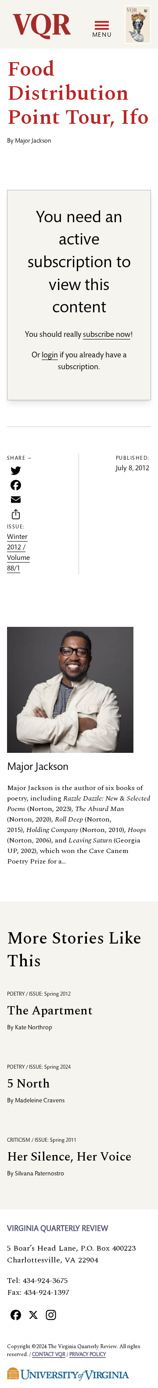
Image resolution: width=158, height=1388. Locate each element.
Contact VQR (48, 1354)
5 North (28, 1083)
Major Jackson (33, 141)
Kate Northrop (33, 1028)
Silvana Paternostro (39, 1174)
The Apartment (50, 1010)
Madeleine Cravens (40, 1101)
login (50, 356)
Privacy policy (87, 1354)
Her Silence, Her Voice (69, 1156)
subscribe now (106, 335)
